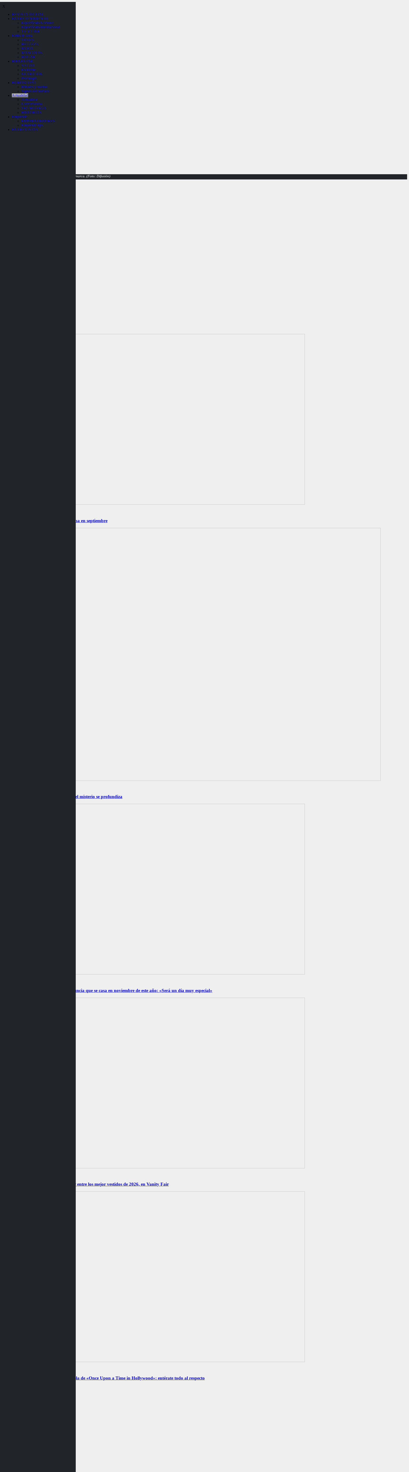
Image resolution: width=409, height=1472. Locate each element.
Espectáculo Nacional (37, 23)
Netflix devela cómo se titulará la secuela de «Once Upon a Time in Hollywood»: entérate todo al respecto (103, 1378)
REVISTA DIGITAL (28, 14)
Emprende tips (32, 125)
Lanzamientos (31, 104)
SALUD (27, 66)
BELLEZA (30, 44)
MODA (27, 48)
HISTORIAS (31, 112)
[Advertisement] (204, 242)
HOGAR (28, 57)
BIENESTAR (22, 61)
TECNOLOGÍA (33, 108)
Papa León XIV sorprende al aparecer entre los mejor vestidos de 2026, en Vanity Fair (85, 1184)
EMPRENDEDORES (38, 121)
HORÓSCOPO (24, 83)
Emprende (19, 117)
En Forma (28, 70)
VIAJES (27, 40)
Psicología (29, 78)
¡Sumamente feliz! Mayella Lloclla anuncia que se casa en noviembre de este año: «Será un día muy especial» (107, 990)
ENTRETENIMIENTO (30, 19)
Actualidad (20, 95)
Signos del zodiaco (35, 91)
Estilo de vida (22, 36)
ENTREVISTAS (25, 130)
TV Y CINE (30, 31)
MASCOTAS (31, 53)
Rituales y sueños (34, 87)
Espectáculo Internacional (40, 27)
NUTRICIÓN (32, 74)
